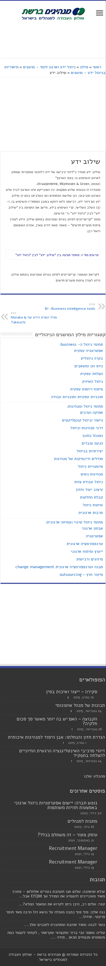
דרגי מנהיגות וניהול (86, 428)
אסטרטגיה (94, 536)
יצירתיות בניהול (90, 451)
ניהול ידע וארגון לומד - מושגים (49, 67)
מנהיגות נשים (92, 474)
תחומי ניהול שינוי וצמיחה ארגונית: (74, 522)
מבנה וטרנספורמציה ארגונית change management (59, 567)
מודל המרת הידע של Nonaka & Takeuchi (34, 318)
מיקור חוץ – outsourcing (81, 574)
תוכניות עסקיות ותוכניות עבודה (77, 397)
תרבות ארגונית (90, 512)
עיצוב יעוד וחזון (89, 489)
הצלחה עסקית (91, 374)
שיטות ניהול (93, 505)
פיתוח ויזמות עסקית (86, 389)
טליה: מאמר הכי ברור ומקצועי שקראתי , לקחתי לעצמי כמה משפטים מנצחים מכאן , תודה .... (56, 935)
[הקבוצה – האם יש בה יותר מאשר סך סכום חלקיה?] (102, 719)
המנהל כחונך (92, 435)
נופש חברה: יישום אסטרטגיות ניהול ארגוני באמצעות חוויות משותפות (55, 805)
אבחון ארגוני (92, 528)
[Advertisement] (53, 40)
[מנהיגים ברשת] (53, 13)
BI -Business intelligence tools (70, 306)
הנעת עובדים (92, 443)
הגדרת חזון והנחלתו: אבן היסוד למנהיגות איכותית (56, 737)
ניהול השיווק (92, 381)
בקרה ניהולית (92, 358)
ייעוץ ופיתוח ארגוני (87, 551)
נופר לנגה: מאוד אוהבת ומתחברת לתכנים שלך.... (64, 924)
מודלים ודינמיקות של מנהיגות (78, 459)
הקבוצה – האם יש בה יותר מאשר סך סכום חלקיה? (57, 721)
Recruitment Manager (73, 848)
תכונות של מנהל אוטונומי (80, 705)
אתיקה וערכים (91, 412)
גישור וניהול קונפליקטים (82, 420)
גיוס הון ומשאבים (88, 366)
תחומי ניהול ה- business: (81, 344)
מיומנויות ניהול (90, 466)
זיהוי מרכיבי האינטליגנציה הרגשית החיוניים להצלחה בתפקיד (62, 753)
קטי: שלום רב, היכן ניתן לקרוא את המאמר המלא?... (62, 904)
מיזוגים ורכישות (89, 559)
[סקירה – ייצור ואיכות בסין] (102, 692)
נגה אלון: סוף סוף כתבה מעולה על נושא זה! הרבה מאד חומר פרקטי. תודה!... (55, 914)
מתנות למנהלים (82, 821)
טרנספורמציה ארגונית (85, 544)
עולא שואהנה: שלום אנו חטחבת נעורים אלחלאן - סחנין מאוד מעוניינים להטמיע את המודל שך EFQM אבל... (58, 894)
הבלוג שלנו (93, 776)
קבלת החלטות (91, 497)
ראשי (97, 67)
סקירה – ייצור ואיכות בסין (71, 691)
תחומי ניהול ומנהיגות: (85, 406)
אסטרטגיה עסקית (88, 350)
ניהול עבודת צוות (88, 482)
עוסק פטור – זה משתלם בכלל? (67, 834)
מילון (84, 67)
